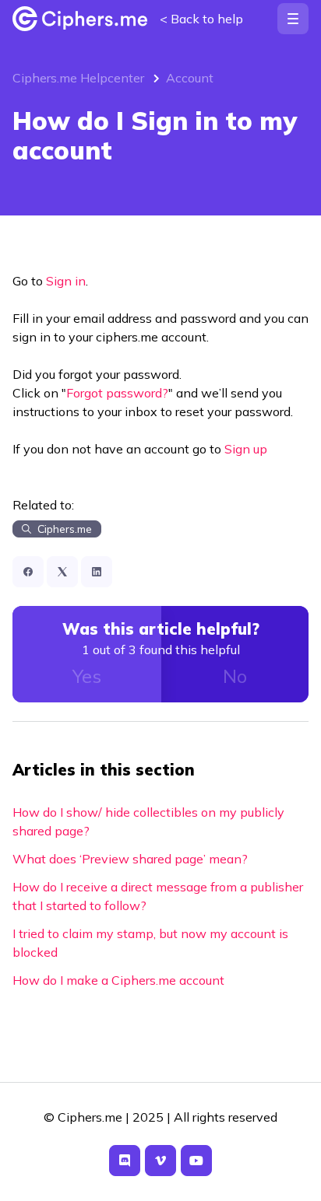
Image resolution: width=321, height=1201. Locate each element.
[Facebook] (28, 571)
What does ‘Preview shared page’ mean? (130, 859)
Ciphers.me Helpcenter (78, 78)
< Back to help (201, 18)
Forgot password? (117, 393)
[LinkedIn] (96, 571)
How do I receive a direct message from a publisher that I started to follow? (157, 896)
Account (189, 78)
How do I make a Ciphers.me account (118, 980)
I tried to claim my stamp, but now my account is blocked (150, 943)
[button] (293, 18)
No (235, 676)
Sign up (245, 449)
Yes (86, 676)
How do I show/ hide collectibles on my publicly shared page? (148, 821)
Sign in (66, 281)
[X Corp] (62, 571)
